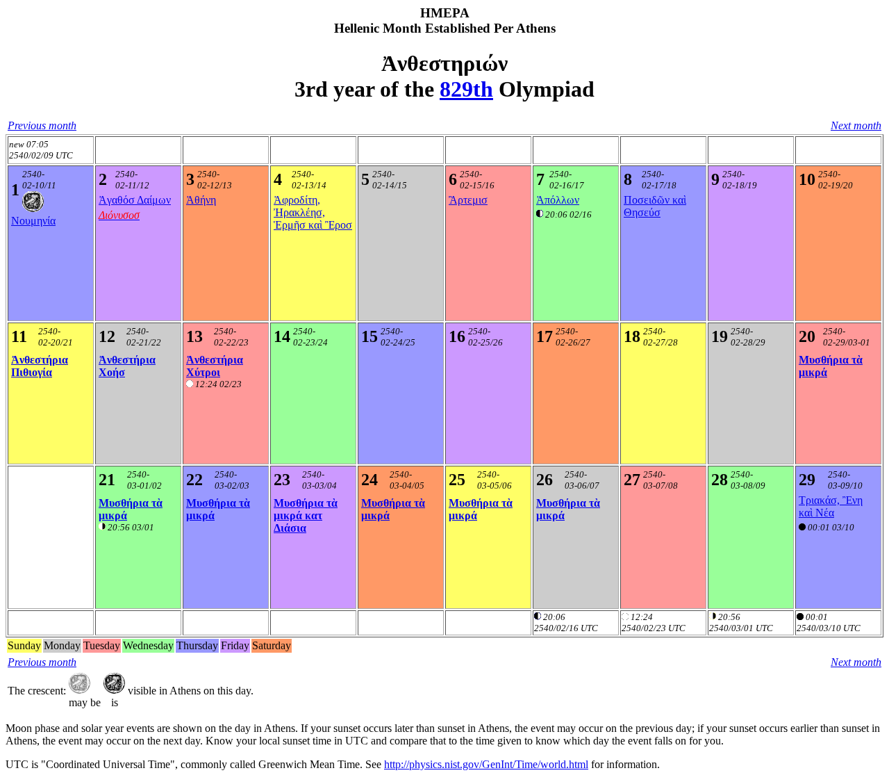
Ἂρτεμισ (468, 200)
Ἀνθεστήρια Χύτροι (214, 366)
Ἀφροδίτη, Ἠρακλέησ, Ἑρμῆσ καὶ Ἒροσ (313, 212)
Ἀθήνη (201, 200)
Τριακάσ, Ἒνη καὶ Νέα (831, 506)
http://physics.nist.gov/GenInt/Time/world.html (486, 764)
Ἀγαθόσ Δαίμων (135, 200)
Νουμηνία (33, 221)
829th (466, 88)
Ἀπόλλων (557, 200)
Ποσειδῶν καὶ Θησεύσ (655, 206)
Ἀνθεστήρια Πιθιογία (39, 366)
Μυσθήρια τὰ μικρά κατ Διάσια (306, 515)
